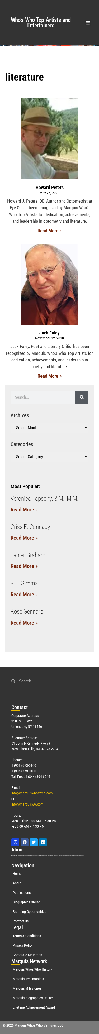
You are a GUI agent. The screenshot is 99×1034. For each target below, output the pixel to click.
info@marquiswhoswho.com (32, 793)
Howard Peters (50, 187)
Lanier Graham (28, 555)
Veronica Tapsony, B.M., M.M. (44, 498)
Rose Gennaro (27, 611)
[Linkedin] (43, 842)
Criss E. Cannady (30, 526)
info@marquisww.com (27, 804)
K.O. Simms (24, 583)
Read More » (49, 231)
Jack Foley (49, 333)
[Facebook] (25, 842)
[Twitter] (34, 842)
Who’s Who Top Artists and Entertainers (41, 22)
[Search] (81, 397)
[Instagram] (15, 842)
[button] (88, 23)
